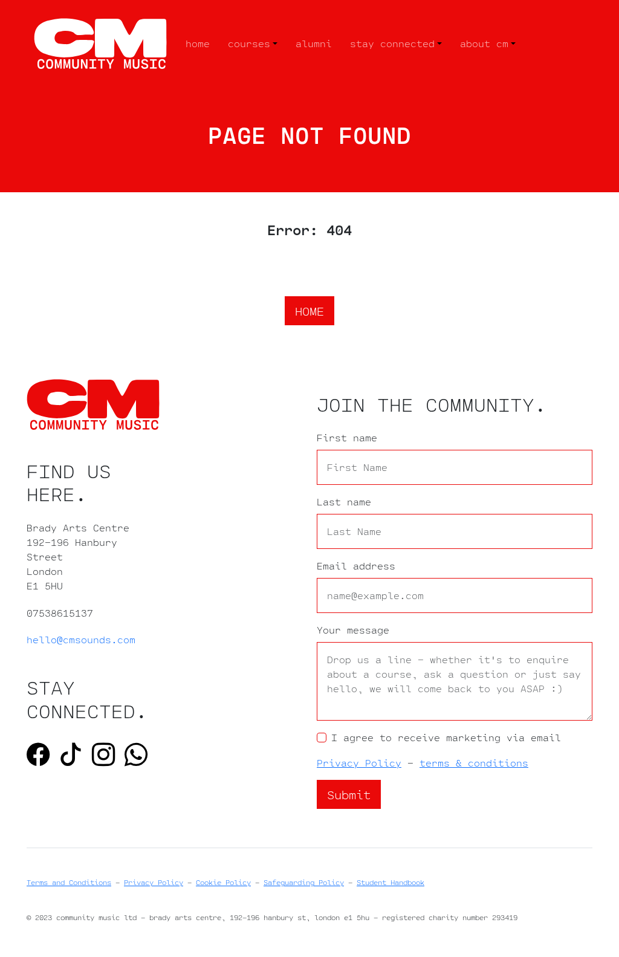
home (198, 43)
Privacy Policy (359, 762)
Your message (353, 630)
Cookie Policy (223, 882)
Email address (356, 566)
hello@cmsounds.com (81, 639)
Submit (349, 794)
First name (347, 437)
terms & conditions (474, 762)
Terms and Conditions (69, 882)
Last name (344, 502)
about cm (484, 43)
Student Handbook (390, 882)
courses (249, 43)
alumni (314, 43)
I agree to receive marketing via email (446, 737)
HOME (309, 310)
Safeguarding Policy (304, 882)
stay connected (392, 43)
